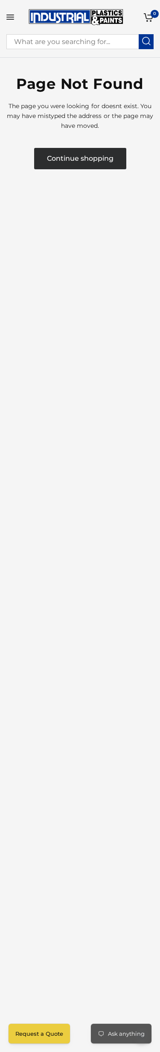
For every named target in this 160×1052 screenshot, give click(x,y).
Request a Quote (39, 1033)
